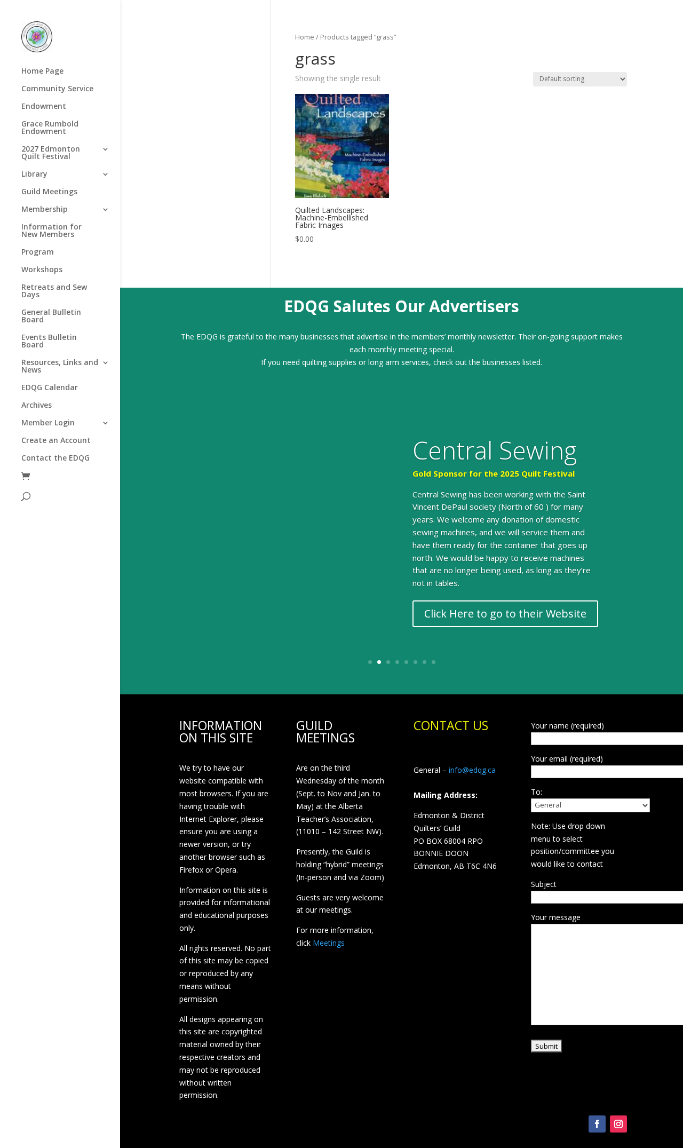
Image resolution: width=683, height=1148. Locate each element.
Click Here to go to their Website (505, 613)
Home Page (42, 71)
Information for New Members (51, 231)
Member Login (48, 423)
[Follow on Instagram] (618, 1124)
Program (37, 252)
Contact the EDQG (55, 458)
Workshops (41, 270)
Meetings (329, 943)
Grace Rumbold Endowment (49, 128)
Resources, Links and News (59, 367)
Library (34, 174)
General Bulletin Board (51, 316)
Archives (36, 405)
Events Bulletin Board (49, 342)
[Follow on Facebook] (597, 1124)
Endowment (43, 106)
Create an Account (56, 441)
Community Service (57, 89)
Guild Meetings (49, 192)
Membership (44, 209)
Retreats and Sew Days (54, 291)
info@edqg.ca (472, 770)
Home (304, 37)
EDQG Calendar (49, 388)
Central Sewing (494, 449)
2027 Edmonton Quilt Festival (50, 153)
